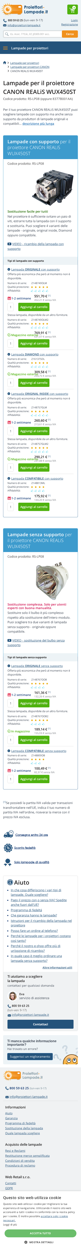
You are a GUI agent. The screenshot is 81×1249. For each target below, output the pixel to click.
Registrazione (69, 24)
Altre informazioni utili (57, 967)
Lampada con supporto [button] (35, 269)
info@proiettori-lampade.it (23, 25)
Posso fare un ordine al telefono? (34, 931)
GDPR (9, 1188)
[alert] (40, 1220)
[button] (40, 1242)
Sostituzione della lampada (24, 1128)
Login (74, 20)
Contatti (10, 1183)
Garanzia (11, 1118)
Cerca (70, 34)
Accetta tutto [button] (40, 1233)
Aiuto (8, 1113)
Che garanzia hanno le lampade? (34, 915)
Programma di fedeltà (20, 1123)
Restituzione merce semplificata (27, 1156)
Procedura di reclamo (20, 1165)
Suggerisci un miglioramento (30, 1056)
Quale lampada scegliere (22, 1133)
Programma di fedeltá (26, 910)
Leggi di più (10, 1224)
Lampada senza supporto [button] (37, 666)
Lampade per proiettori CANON (29, 67)
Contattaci (40, 1024)
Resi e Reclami (15, 1151)
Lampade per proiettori (24, 63)
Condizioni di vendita (20, 1161)
